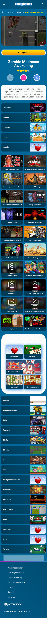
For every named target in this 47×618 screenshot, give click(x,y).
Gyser (19, 12)
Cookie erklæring (15, 577)
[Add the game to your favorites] (41, 20)
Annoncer (12, 597)
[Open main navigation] (4, 4)
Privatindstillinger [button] (15, 568)
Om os (10, 587)
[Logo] (23, 4)
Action (10, 12)
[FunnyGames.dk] (2, 12)
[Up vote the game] (36, 77)
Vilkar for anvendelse (16, 582)
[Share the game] (10, 77)
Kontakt (11, 592)
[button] (42, 4)
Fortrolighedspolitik (16, 572)
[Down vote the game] (23, 77)
